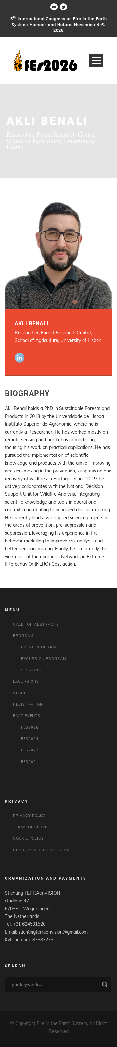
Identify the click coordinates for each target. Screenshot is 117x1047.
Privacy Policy (30, 815)
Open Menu (96, 60)
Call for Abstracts (36, 624)
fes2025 (30, 727)
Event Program (38, 647)
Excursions (26, 681)
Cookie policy (28, 838)
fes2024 (30, 738)
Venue (19, 693)
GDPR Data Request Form (41, 850)
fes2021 (30, 761)
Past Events (26, 715)
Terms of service (32, 827)
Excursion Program (43, 658)
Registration (28, 704)
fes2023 (30, 750)
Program (23, 635)
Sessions (31, 670)
